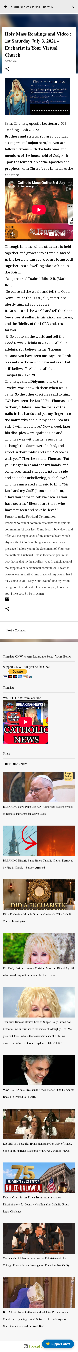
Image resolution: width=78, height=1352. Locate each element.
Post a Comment (16, 630)
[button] (7, 69)
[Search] (72, 6)
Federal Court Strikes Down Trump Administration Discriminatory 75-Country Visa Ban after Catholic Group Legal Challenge (36, 1204)
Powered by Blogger (41, 1346)
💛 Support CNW (58, 1344)
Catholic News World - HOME (32, 6)
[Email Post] (7, 600)
